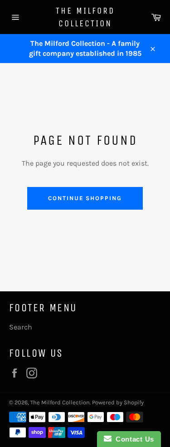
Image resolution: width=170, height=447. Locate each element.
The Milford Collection (85, 17)
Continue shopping (85, 198)
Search (20, 327)
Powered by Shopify (118, 402)
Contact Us (133, 439)
